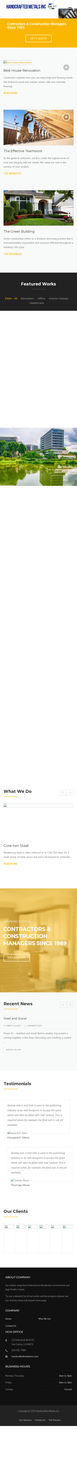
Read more (11, 93)
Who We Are (44, 1318)
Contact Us (10, 1325)
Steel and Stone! (15, 1018)
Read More (11, 863)
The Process (55, 1420)
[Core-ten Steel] (38, 821)
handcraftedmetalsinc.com (25, 1356)
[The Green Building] (38, 208)
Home (8, 1318)
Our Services (25, 1420)
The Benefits (12, 173)
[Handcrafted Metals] (31, 6)
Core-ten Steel (16, 846)
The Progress (13, 254)
